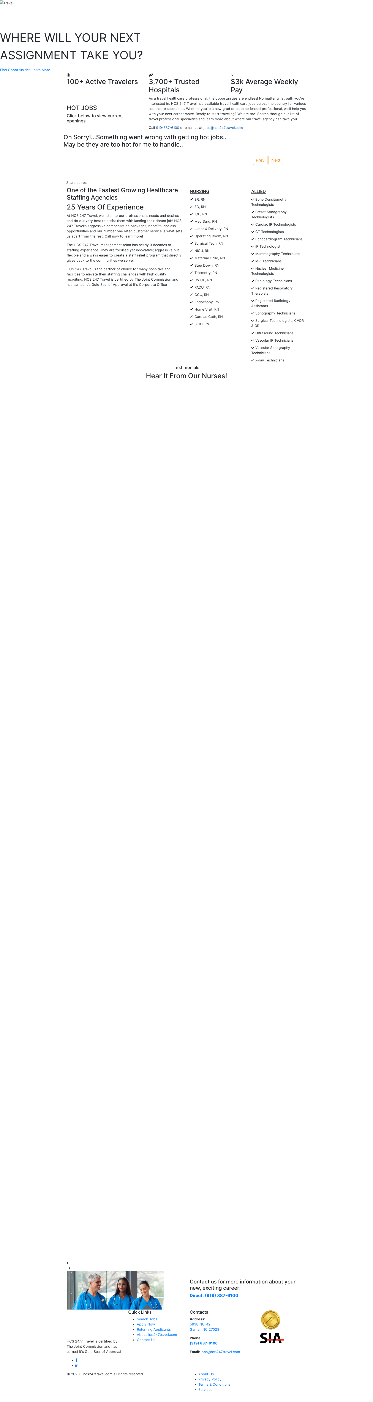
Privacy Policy (209, 1379)
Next (275, 160)
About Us (206, 1374)
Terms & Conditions (214, 1384)
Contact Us (146, 1340)
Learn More (41, 70)
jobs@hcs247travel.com (220, 1352)
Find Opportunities (15, 70)
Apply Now (146, 1324)
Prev (260, 160)
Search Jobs (76, 182)
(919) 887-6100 (204, 1343)
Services (205, 1389)
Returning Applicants (154, 1329)
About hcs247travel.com (157, 1334)
